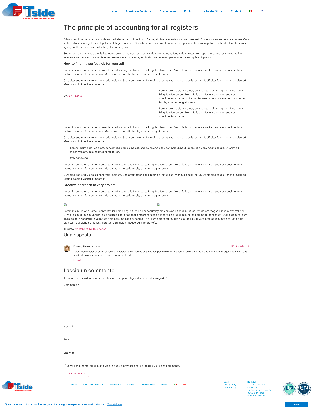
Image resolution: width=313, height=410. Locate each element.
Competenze (168, 11)
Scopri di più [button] (114, 404)
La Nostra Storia (213, 11)
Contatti (236, 11)
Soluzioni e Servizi (136, 11)
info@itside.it (253, 387)
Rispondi (77, 260)
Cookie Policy (230, 387)
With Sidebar (98, 228)
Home (113, 11)
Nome (68, 326)
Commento (71, 284)
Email (68, 339)
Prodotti (189, 11)
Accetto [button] (297, 404)
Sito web (69, 352)
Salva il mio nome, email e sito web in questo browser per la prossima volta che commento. (123, 365)
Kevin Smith (74, 95)
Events (78, 228)
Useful (86, 228)
